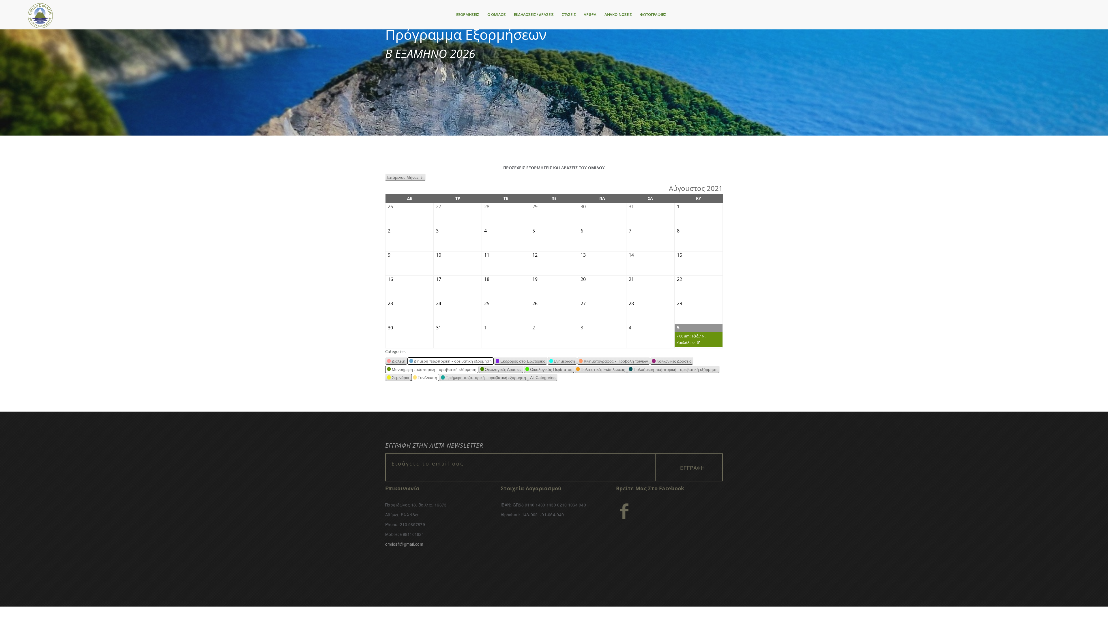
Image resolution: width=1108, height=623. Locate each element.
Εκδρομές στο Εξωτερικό (522, 361)
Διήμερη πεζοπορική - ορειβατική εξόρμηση (453, 361)
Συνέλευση (427, 377)
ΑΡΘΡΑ (590, 14)
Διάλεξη (398, 361)
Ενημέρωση (564, 361)
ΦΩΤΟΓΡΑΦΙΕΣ (653, 14)
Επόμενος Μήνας (403, 177)
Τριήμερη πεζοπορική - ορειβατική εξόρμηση (486, 377)
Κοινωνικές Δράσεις (673, 361)
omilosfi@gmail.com (404, 544)
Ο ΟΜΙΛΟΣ (496, 14)
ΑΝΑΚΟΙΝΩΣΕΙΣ (618, 14)
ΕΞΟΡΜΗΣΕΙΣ (467, 14)
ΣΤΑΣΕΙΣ (569, 14)
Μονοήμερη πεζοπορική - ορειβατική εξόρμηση (434, 369)
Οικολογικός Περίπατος (551, 369)
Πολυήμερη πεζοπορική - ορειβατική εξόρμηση (676, 369)
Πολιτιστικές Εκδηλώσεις (603, 369)
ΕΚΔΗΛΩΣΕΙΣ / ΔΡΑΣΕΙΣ (534, 14)
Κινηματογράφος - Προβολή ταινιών (616, 361)
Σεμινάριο (400, 377)
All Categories (542, 377)
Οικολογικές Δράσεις (503, 369)
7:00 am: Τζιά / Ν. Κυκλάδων (690, 340)
